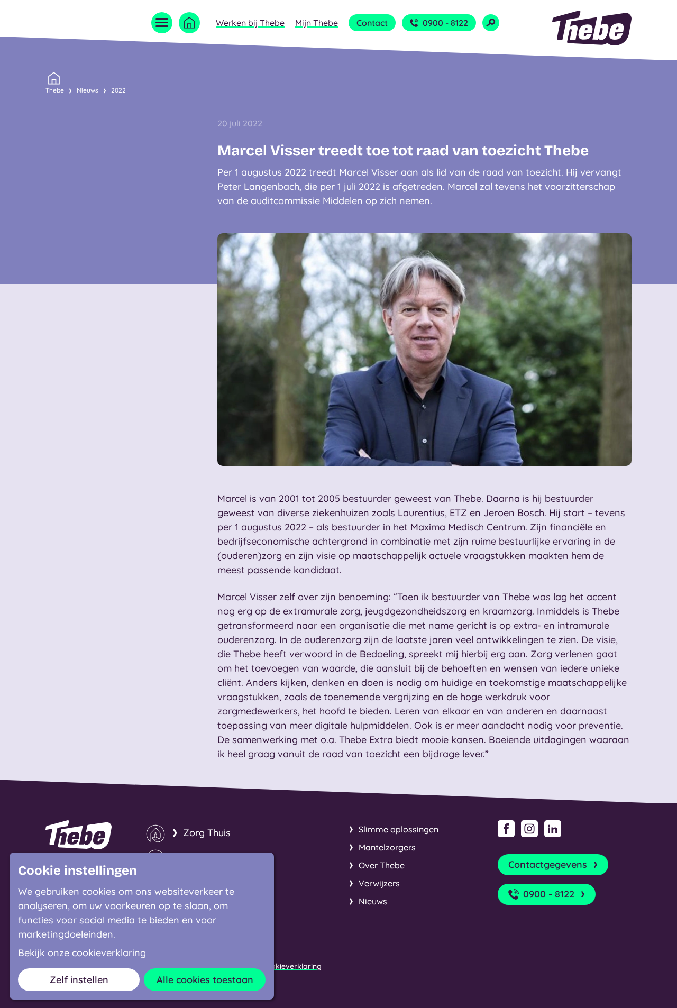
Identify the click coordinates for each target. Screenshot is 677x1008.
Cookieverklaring (291, 966)
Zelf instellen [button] (79, 980)
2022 (118, 90)
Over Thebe (382, 865)
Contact (372, 22)
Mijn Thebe (316, 22)
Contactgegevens (547, 864)
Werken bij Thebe (250, 22)
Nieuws (87, 90)
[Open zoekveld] (490, 22)
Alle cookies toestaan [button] (205, 980)
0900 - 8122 (445, 22)
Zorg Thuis (207, 833)
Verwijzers (379, 883)
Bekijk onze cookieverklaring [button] (82, 953)
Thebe (54, 90)
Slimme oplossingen (398, 829)
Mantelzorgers (387, 847)
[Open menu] (161, 22)
